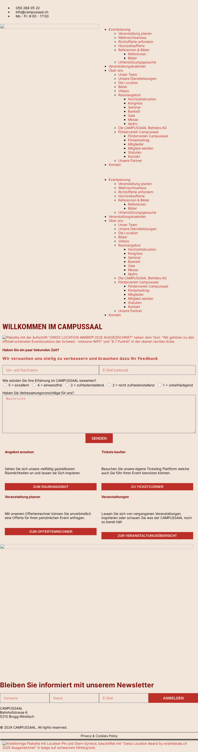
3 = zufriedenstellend (87, 385)
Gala (131, 115)
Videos (123, 91)
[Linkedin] (150, 712)
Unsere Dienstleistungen (137, 78)
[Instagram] (154, 712)
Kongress (135, 103)
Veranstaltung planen (135, 33)
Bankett (134, 111)
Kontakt (134, 156)
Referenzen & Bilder (133, 50)
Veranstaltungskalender (127, 66)
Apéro (132, 124)
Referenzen (137, 54)
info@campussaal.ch (66, 712)
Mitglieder (136, 144)
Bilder (132, 58)
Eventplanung (119, 29)
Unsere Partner (130, 160)
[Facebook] (163, 712)
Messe (133, 119)
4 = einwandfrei (49, 385)
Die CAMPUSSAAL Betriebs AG (142, 128)
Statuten (134, 152)
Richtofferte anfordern (135, 42)
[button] (148, 172)
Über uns (116, 70)
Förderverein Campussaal (138, 132)
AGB (102, 712)
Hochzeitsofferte (131, 46)
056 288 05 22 (61, 708)
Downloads (107, 716)
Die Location (128, 83)
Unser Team (127, 74)
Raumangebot (129, 95)
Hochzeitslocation (142, 99)
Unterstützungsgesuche (137, 62)
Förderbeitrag (138, 140)
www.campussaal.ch (66, 716)
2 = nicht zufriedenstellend (134, 385)
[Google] (159, 712)
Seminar (134, 107)
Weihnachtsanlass (132, 37)
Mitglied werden (140, 148)
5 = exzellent (18, 385)
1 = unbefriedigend (178, 385)
